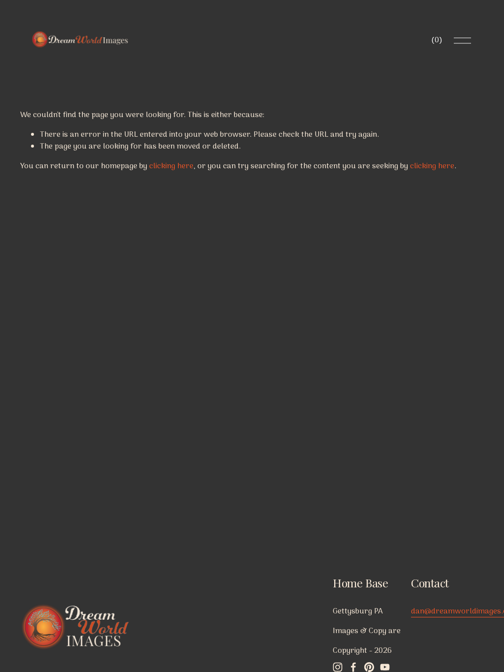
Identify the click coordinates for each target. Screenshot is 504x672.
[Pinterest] (369, 667)
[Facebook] (353, 667)
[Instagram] (338, 667)
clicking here (171, 166)
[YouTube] (385, 667)
